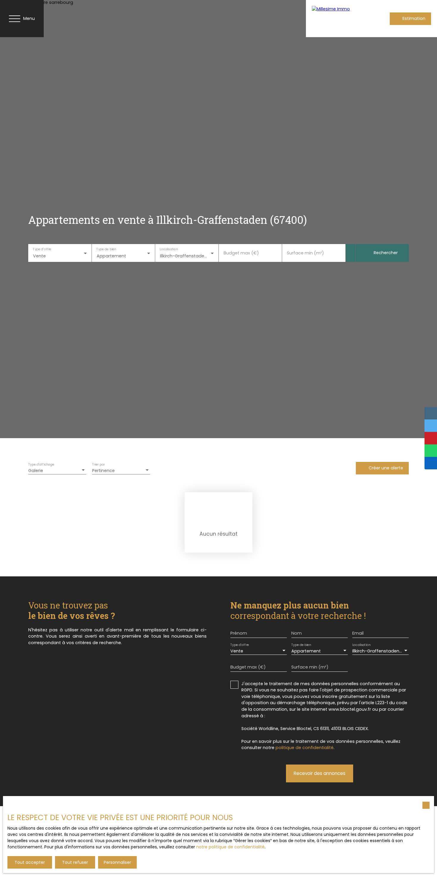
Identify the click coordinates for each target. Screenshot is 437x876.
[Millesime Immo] (335, 18)
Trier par (98, 464)
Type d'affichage (41, 464)
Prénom (238, 633)
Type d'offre (42, 249)
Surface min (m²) (305, 253)
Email (358, 633)
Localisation (169, 249)
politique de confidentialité (305, 748)
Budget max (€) (241, 253)
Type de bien (106, 249)
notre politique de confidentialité (230, 847)
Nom (296, 633)
